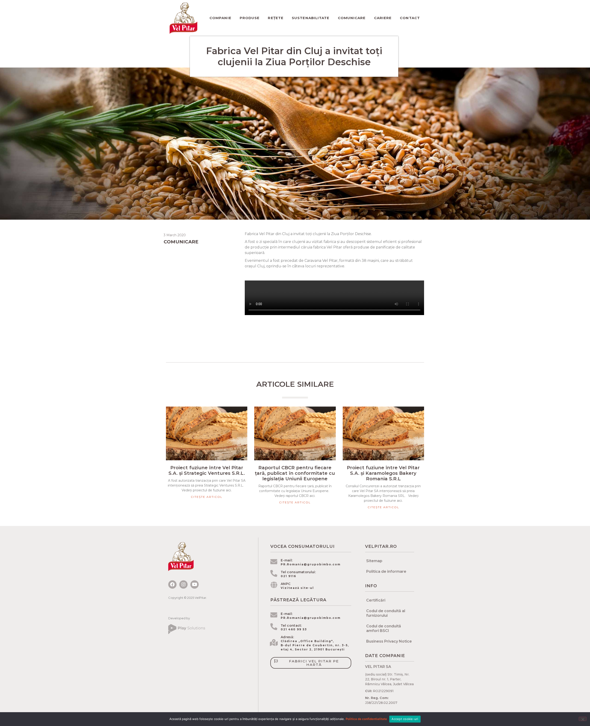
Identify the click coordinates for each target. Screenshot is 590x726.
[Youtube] (194, 584)
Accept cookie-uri (405, 719)
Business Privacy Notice (389, 641)
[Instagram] (183, 584)
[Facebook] (172, 584)
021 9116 (288, 576)
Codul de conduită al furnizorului (385, 613)
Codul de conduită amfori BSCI (383, 628)
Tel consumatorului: (298, 572)
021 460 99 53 (294, 629)
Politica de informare (386, 571)
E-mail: (286, 560)
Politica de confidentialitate (366, 719)
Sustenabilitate (311, 18)
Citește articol (206, 497)
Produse (250, 18)
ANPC (285, 584)
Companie (220, 18)
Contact (410, 18)
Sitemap (374, 561)
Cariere (383, 18)
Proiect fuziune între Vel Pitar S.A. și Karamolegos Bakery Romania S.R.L (383, 473)
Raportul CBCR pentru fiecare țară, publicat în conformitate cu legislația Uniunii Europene (295, 473)
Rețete (275, 18)
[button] (310, 663)
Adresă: (287, 637)
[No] (583, 719)
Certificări (375, 600)
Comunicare (352, 18)
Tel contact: (291, 625)
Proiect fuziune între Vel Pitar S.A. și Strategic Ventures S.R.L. (206, 470)
